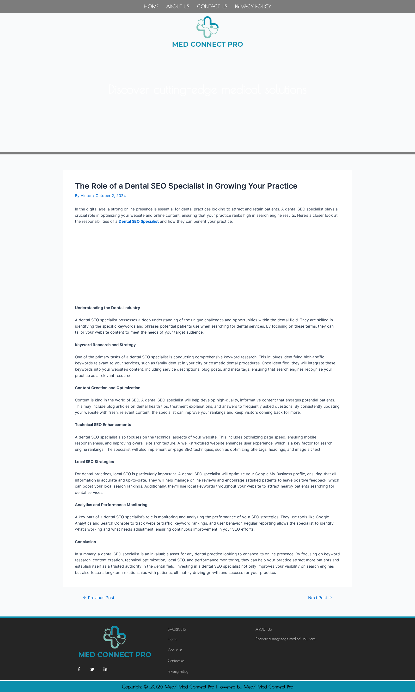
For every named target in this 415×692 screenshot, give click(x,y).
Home (151, 6)
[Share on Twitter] (92, 669)
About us (177, 6)
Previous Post (98, 598)
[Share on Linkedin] (105, 669)
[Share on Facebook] (79, 669)
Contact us (212, 6)
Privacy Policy (253, 6)
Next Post (320, 598)
